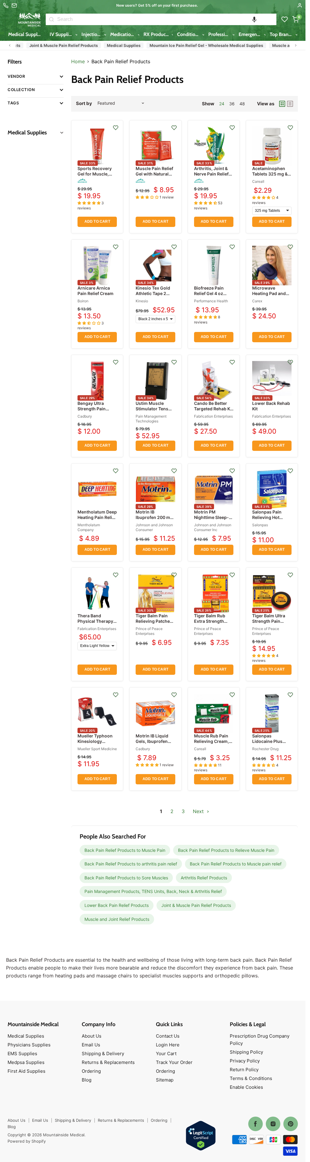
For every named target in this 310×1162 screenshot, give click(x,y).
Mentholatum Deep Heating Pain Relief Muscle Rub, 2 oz (97, 517)
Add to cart (97, 221)
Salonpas (260, 525)
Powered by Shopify (27, 1141)
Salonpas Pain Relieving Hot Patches (267, 517)
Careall (258, 181)
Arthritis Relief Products (204, 877)
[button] (254, 19)
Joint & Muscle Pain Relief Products (52, 45)
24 (221, 103)
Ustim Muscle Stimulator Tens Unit (152, 409)
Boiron (83, 301)
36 (232, 103)
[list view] (290, 104)
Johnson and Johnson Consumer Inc (212, 527)
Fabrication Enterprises (213, 416)
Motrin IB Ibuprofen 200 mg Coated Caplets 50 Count (154, 520)
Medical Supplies (26, 34)
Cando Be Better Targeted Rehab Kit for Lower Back (213, 409)
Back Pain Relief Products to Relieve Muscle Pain (226, 850)
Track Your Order (174, 1062)
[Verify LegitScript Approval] (201, 1136)
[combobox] (166, 19)
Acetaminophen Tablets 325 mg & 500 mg (270, 174)
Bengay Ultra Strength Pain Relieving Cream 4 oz (96, 411)
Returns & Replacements (108, 1062)
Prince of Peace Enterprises (149, 631)
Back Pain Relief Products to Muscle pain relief (236, 863)
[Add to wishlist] (115, 127)
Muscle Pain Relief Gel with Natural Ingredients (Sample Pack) (154, 177)
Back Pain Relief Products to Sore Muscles (126, 877)
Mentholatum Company (89, 527)
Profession (220, 34)
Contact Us (168, 1036)
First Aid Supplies (26, 1071)
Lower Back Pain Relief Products (116, 905)
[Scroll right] (295, 45)
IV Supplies (62, 34)
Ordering (91, 1071)
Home (78, 61)
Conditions (189, 34)
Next (199, 811)
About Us (91, 1036)
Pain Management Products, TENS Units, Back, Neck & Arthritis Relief (153, 891)
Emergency (251, 34)
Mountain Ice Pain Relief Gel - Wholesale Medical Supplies (195, 45)
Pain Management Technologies (151, 418)
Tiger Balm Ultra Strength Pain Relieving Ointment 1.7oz (272, 624)
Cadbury (85, 416)
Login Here (168, 1045)
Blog (86, 1080)
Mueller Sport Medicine (97, 749)
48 (242, 103)
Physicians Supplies (29, 1045)
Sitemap (164, 1080)
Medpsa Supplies (26, 1062)
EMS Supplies (22, 1053)
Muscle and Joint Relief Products (116, 919)
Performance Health (211, 301)
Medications (123, 34)
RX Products (157, 34)
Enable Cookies (246, 1087)
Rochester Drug (265, 749)
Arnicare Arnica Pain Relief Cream (96, 290)
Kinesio (142, 301)
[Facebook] (255, 1124)
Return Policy (244, 1069)
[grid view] (282, 104)
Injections (92, 34)
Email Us (91, 1045)
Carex (257, 301)
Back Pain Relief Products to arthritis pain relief (130, 863)
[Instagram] (273, 1124)
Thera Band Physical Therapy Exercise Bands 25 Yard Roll (97, 624)
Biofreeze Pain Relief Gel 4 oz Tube (209, 293)
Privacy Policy (245, 1061)
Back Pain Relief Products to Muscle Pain (124, 850)
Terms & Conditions (251, 1078)
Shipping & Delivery (103, 1053)
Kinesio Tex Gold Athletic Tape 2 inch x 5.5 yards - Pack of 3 (153, 296)
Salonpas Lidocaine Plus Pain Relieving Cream (267, 744)
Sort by (84, 103)
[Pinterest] (290, 1124)
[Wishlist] (284, 19)
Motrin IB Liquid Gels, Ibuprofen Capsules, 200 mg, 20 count (155, 744)
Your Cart (166, 1053)
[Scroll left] (9, 45)
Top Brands (282, 34)
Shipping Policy (246, 1052)
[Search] (51, 19)
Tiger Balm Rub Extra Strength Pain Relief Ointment (209, 624)
